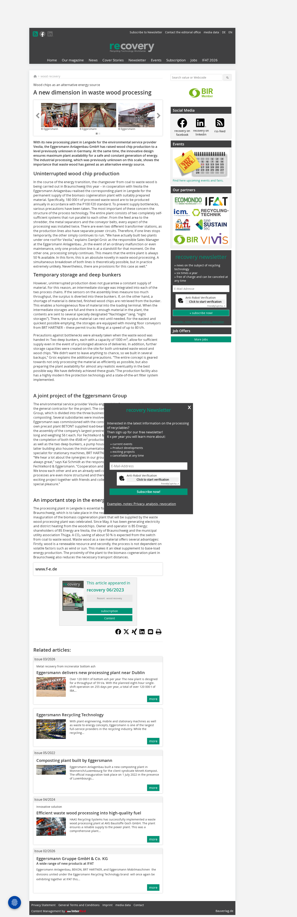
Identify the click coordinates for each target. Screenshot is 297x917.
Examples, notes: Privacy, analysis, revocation (141, 504)
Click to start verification (153, 479)
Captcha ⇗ (170, 483)
